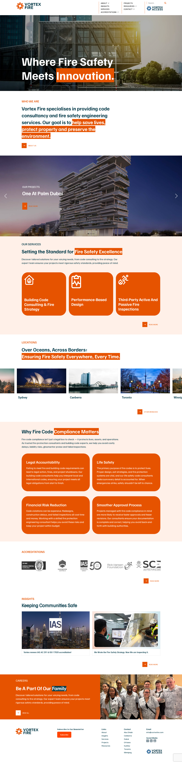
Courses (128, 13)
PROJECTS (128, 3)
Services (105, 739)
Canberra (128, 735)
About (104, 732)
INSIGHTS (105, 6)
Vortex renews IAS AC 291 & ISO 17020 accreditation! (47, 652)
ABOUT (104, 3)
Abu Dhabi (129, 13)
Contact (128, 9)
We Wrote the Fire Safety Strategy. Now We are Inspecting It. (121, 652)
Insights (105, 735)
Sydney (127, 745)
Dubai (126, 739)
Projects (105, 742)
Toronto (127, 749)
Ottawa (127, 742)
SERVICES (105, 9)
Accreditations (109, 12)
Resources (106, 745)
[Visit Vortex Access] (155, 8)
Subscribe (64, 734)
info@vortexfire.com (154, 732)
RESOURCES (129, 6)
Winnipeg (128, 752)
